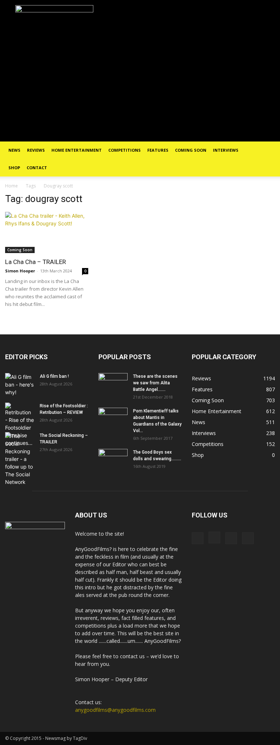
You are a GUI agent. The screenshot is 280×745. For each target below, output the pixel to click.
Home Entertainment (76, 150)
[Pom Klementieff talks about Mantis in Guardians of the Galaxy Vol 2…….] (113, 418)
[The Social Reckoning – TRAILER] (19, 459)
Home (11, 186)
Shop (14, 167)
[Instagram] (214, 537)
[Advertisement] (140, 87)
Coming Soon (190, 150)
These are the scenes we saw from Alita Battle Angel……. (155, 383)
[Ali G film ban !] (19, 384)
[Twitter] (231, 538)
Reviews (36, 150)
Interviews (225, 150)
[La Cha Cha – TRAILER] (46, 232)
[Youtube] (248, 538)
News (14, 150)
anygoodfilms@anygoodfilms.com (115, 709)
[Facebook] (197, 538)
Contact (37, 167)
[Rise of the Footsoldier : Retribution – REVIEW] (19, 425)
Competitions (124, 150)
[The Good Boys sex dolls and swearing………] (113, 459)
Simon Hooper (20, 270)
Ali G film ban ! (54, 376)
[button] (266, 150)
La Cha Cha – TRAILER (35, 261)
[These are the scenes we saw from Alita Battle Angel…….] (113, 383)
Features (157, 150)
